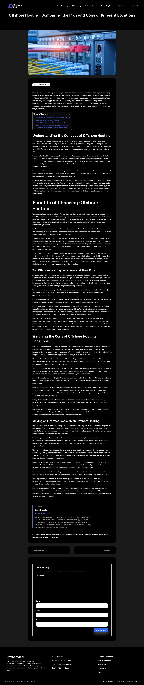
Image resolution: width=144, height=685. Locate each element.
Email (37, 610)
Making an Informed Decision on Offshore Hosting (51, 127)
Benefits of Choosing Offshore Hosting (46, 120)
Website (39, 620)
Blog (99, 672)
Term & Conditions (104, 661)
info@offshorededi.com (60, 668)
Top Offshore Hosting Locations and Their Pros (50, 123)
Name (38, 601)
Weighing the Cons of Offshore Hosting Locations (50, 125)
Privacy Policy (103, 664)
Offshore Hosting (78, 534)
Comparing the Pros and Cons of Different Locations (53, 534)
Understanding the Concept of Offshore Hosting (51, 117)
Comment (40, 575)
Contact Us (102, 668)
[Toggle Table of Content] (67, 114)
